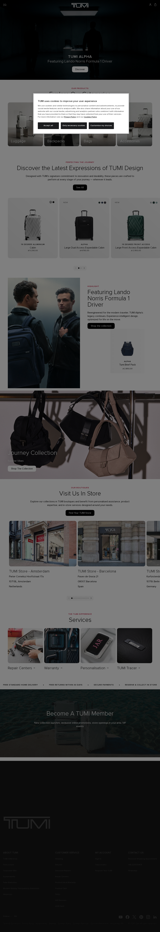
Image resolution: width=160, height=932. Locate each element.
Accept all (48, 126)
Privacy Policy (70, 117)
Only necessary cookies (73, 126)
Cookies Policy (90, 117)
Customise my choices (101, 126)
